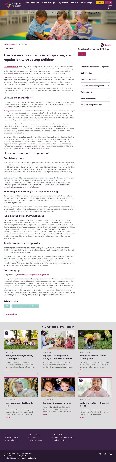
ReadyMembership (29, 458)
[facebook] (105, 454)
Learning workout (10, 44)
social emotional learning (29, 279)
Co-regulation (9, 77)
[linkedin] (110, 454)
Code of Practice (59, 440)
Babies (7, 306)
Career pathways (48, 3)
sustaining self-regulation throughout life (34, 275)
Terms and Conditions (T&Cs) (64, 437)
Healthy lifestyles (87, 3)
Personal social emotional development (25, 306)
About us (74, 3)
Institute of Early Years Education (16, 13)
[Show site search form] (110, 7)
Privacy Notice (59, 435)
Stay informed (63, 3)
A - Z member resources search (41, 13)
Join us (100, 3)
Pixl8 (24, 456)
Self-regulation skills (11, 67)
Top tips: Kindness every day (57, 403)
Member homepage (12, 435)
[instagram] (100, 454)
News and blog (34, 435)
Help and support (35, 440)
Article (8, 370)
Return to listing (11, 314)
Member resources (33, 3)
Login (109, 3)
